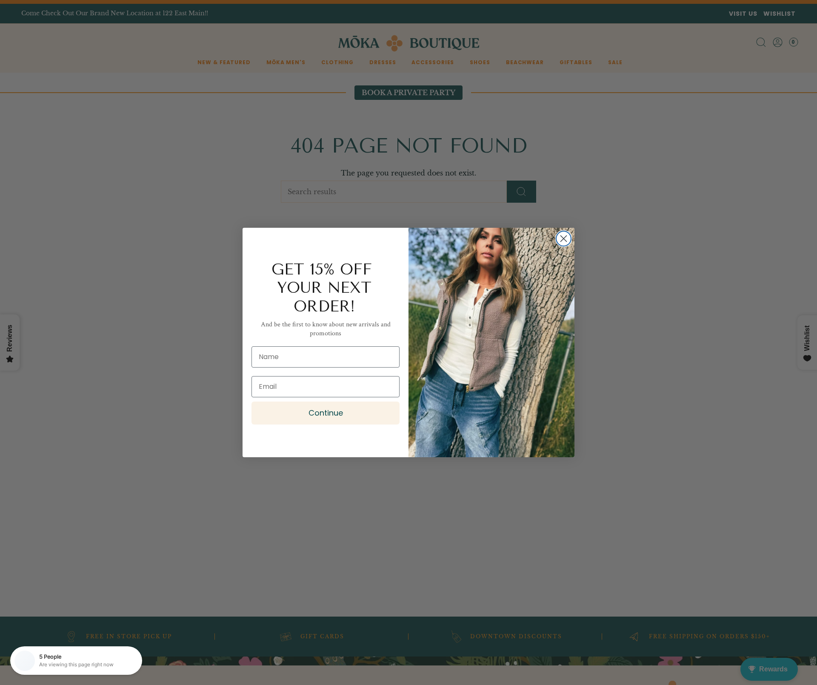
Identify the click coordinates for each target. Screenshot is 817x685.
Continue (326, 413)
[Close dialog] (563, 238)
